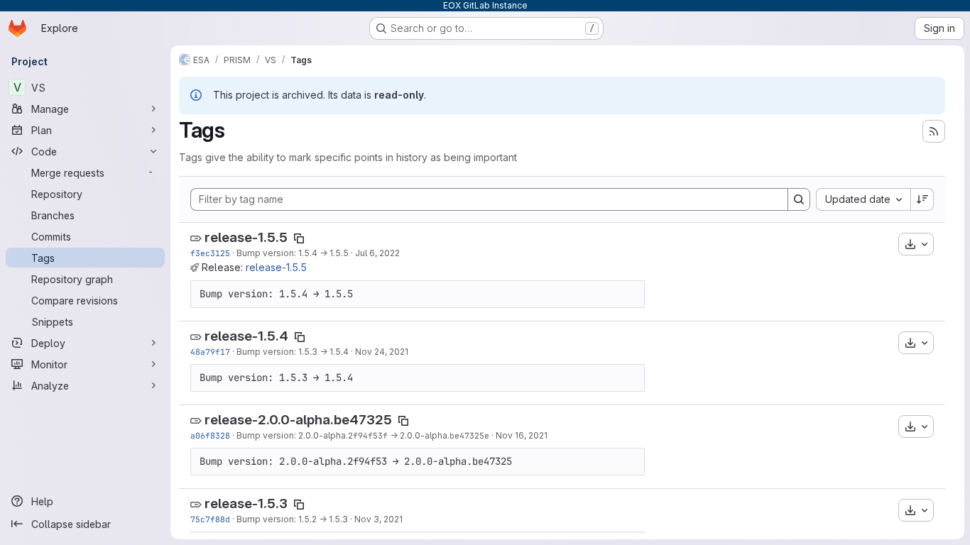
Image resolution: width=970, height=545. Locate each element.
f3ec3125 (210, 253)
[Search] (799, 199)
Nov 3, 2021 (378, 519)
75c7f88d (210, 519)
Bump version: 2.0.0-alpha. (292, 435)
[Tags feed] (933, 131)
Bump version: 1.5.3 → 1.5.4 (292, 351)
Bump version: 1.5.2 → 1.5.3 (292, 519)
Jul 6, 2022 (377, 253)
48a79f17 (210, 351)
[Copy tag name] (298, 238)
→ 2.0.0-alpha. (418, 435)
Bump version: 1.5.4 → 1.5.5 (292, 253)
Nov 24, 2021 (381, 351)
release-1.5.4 (246, 336)
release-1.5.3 (246, 503)
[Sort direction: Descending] (922, 199)
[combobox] (863, 199)
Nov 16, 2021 (521, 435)
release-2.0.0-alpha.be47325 (298, 420)
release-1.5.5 (246, 237)
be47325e (469, 435)
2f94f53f (368, 435)
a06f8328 (210, 435)
